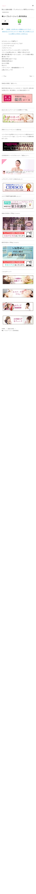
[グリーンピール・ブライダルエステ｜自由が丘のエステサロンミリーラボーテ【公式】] (4, 6)
